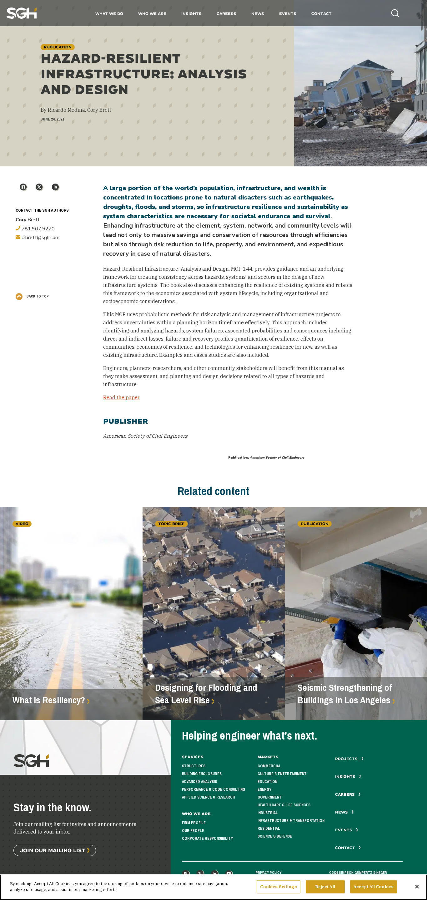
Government (270, 797)
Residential (269, 828)
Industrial (268, 812)
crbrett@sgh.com (39, 237)
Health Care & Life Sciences (284, 805)
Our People (193, 830)
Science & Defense (275, 836)
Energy (264, 789)
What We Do (109, 13)
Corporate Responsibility (207, 838)
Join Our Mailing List (52, 850)
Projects (347, 758)
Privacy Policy (268, 872)
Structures (193, 766)
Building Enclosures (202, 773)
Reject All (325, 886)
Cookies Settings (278, 886)
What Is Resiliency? (49, 700)
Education (267, 781)
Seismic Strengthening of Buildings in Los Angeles (345, 694)
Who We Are (152, 13)
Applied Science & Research (208, 797)
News (257, 13)
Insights (191, 13)
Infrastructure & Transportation (291, 820)
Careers (226, 13)
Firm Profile (194, 822)
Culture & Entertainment (282, 773)
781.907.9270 (37, 228)
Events (287, 13)
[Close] (417, 886)
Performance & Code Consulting (213, 789)
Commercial (269, 766)
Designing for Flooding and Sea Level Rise (206, 694)
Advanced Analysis (199, 781)
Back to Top (37, 296)
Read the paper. (121, 397)
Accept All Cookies (374, 886)
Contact (321, 13)
